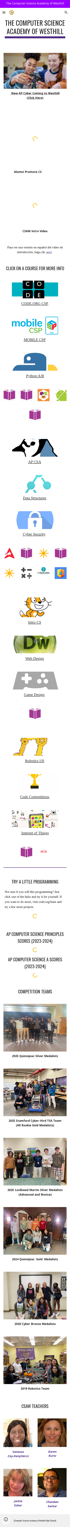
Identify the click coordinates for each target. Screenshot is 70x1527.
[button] (4, 12)
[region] (35, 4)
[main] (35, 28)
